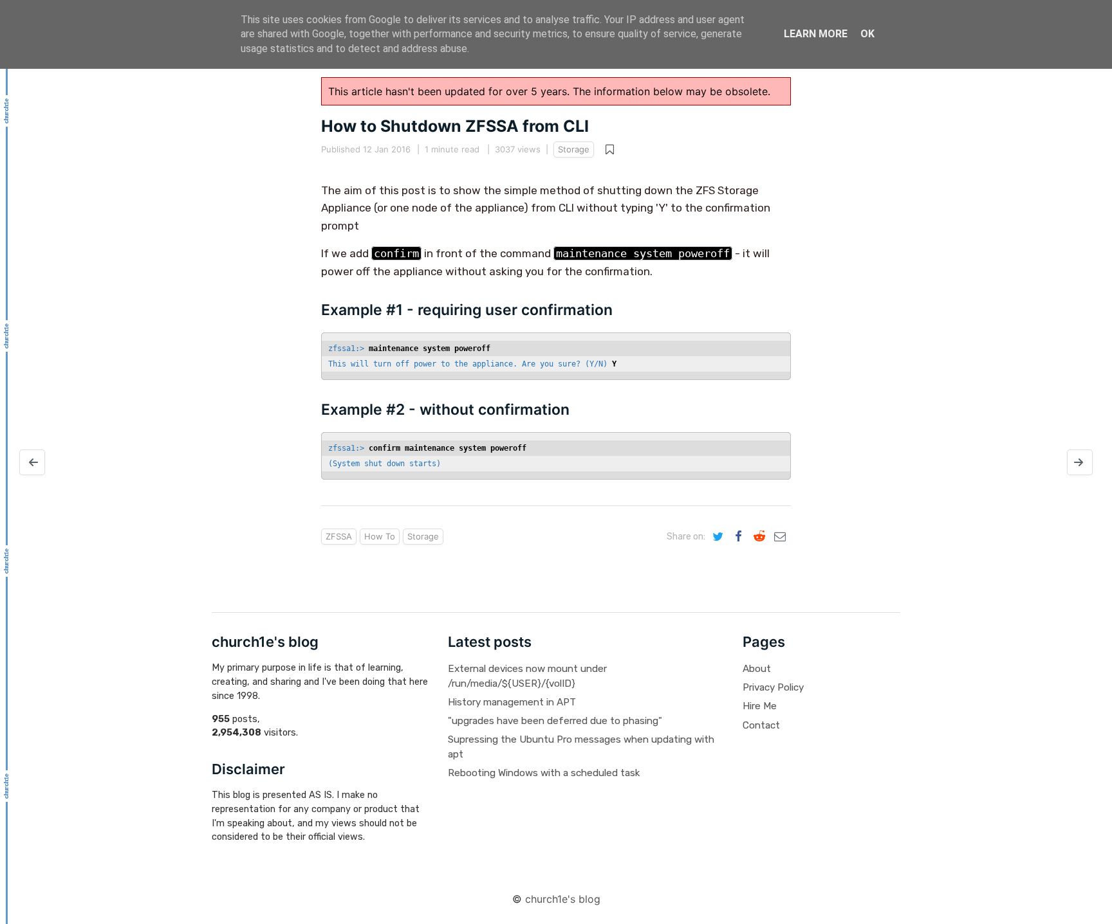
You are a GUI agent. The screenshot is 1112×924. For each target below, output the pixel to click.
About (757, 669)
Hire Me (760, 706)
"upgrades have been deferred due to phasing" (555, 721)
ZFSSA (339, 536)
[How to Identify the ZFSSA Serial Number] (32, 462)
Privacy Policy (773, 687)
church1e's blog (562, 898)
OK (867, 34)
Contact (761, 725)
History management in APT (512, 702)
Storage (573, 149)
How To (379, 536)
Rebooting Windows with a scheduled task (544, 773)
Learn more (816, 34)
